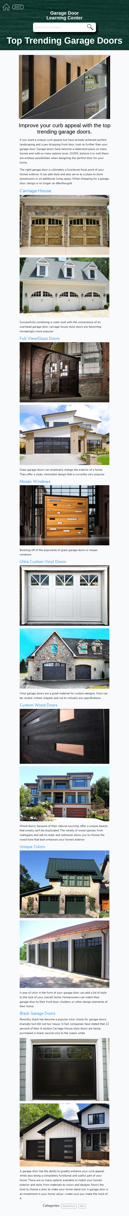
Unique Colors (32, 846)
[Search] (91, 27)
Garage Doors (68, 1206)
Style (82, 1206)
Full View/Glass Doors (40, 338)
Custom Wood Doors (38, 705)
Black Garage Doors (37, 1013)
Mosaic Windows (35, 481)
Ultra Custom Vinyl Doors (43, 561)
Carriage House (35, 191)
